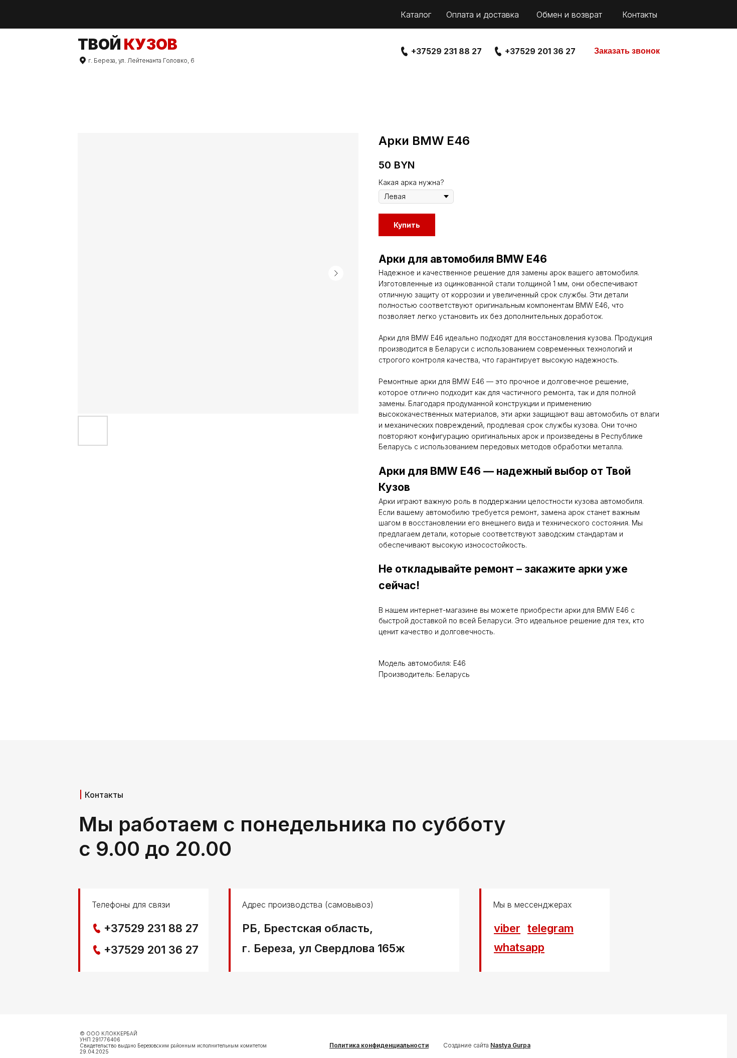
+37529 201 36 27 (540, 51)
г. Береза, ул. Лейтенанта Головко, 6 (141, 60)
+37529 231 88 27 (446, 51)
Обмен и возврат (569, 15)
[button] (627, 51)
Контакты (639, 15)
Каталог (416, 15)
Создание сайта (486, 1045)
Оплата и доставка (482, 15)
